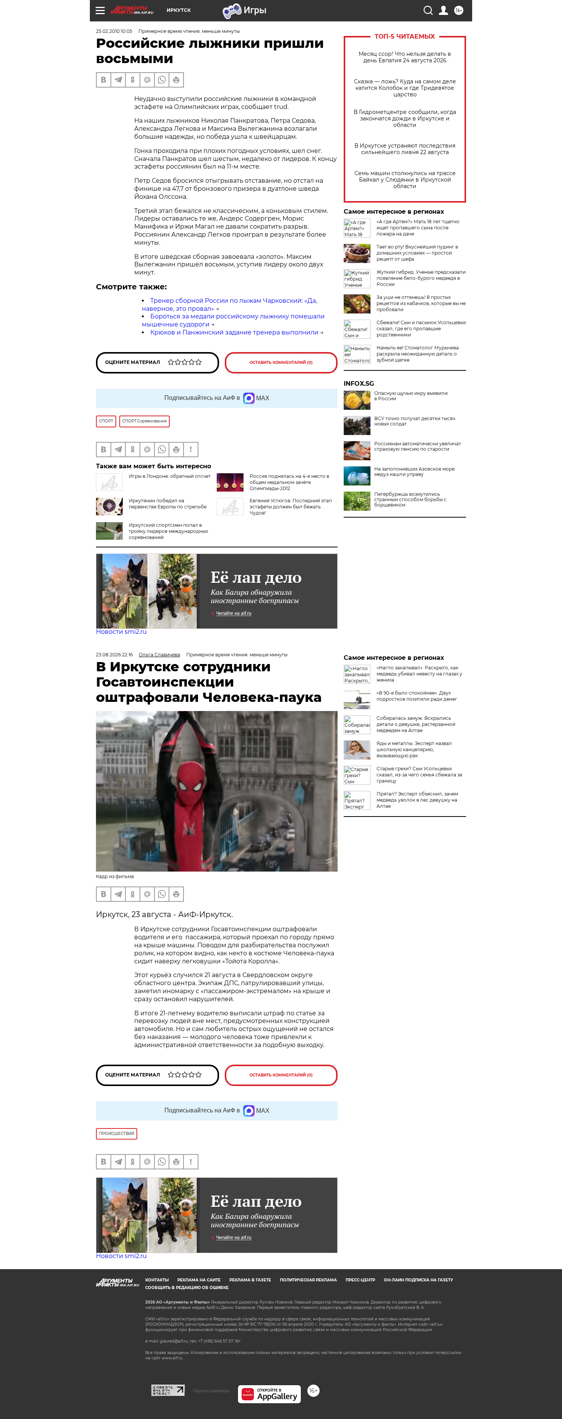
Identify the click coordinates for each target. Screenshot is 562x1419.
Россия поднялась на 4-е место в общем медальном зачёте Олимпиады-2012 (289, 482)
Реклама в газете (250, 1280)
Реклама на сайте (199, 1280)
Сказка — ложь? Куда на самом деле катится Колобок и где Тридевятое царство (405, 88)
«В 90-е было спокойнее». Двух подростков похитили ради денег (417, 696)
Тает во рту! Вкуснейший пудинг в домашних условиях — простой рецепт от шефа (417, 253)
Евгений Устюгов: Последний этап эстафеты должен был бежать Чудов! (291, 507)
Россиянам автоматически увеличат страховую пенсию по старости (417, 446)
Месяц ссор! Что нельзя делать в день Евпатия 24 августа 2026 (405, 57)
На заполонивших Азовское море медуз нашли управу (414, 471)
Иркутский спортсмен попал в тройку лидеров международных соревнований (168, 531)
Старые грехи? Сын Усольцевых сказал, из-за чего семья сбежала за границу (419, 775)
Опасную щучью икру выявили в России (411, 396)
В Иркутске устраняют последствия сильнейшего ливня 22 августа (404, 149)
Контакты (157, 1280)
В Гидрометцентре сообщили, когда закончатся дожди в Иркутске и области (405, 118)
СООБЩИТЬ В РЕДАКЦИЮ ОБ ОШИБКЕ (187, 1287)
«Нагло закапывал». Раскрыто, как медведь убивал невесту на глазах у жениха (419, 674)
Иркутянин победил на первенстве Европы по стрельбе (167, 504)
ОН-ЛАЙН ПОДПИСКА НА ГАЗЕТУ (418, 1280)
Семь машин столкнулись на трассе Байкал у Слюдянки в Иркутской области (405, 180)
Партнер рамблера (211, 1390)
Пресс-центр (360, 1280)
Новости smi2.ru (121, 631)
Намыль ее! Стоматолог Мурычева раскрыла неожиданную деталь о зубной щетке (418, 354)
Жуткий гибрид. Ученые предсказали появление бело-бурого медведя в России (421, 278)
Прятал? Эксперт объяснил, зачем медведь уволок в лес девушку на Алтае (417, 800)
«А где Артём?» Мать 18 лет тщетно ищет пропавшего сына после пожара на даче (418, 228)
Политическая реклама (308, 1280)
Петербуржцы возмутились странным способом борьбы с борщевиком (410, 500)
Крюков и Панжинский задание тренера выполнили (234, 332)
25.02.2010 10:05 (114, 31)
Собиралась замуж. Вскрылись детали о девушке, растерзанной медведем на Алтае (416, 724)
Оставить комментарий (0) (281, 362)
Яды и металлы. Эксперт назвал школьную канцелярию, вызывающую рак (414, 749)
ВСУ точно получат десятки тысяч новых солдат (414, 421)
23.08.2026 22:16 (114, 655)
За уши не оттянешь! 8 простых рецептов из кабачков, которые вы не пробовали (421, 303)
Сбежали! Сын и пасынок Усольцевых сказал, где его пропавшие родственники (421, 329)
